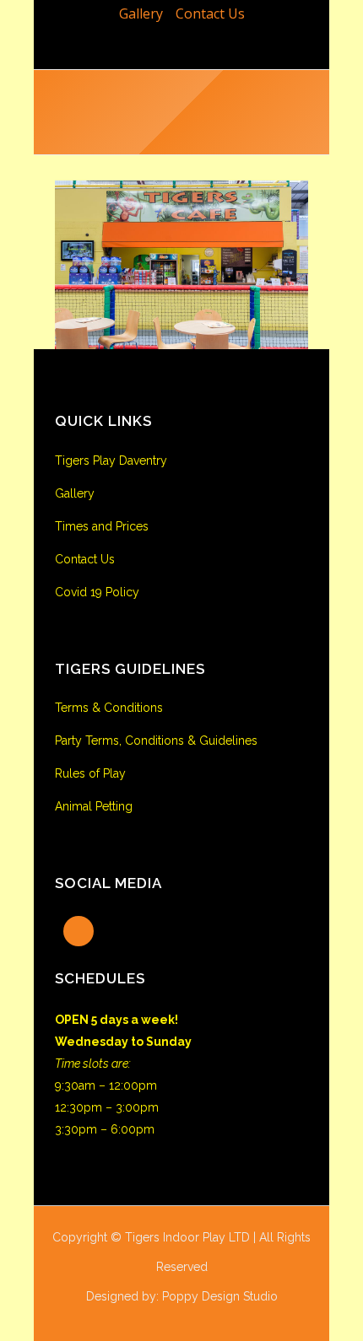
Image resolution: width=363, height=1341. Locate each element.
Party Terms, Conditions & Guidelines (156, 740)
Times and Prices (102, 526)
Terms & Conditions (109, 707)
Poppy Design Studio (220, 1296)
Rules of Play (90, 773)
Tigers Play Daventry (111, 460)
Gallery (141, 13)
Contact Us (210, 13)
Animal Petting (94, 806)
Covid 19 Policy (97, 592)
